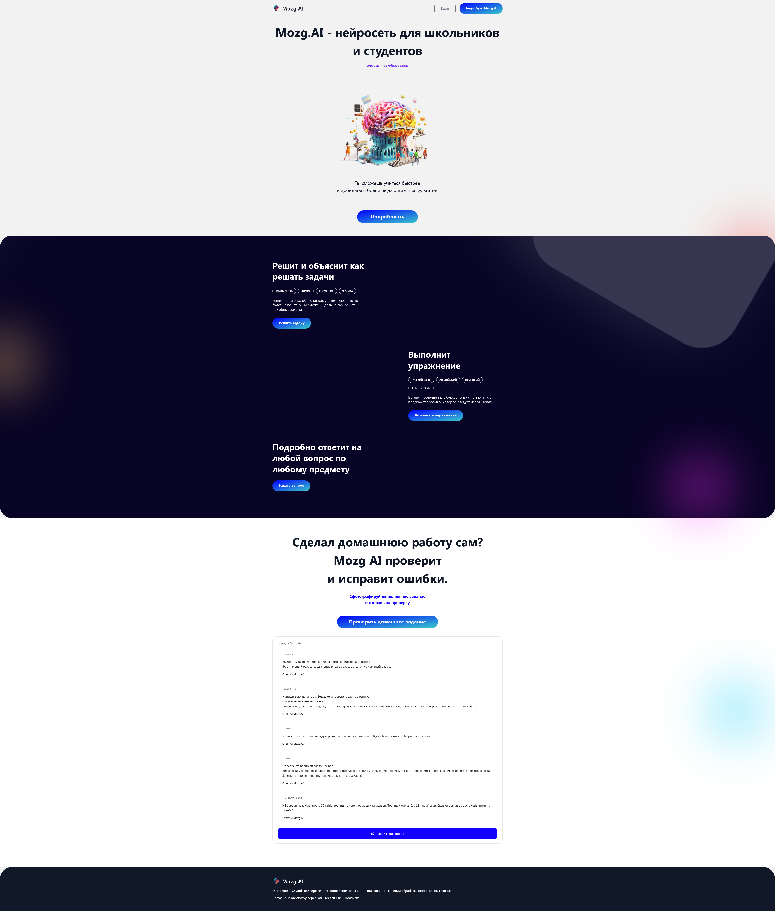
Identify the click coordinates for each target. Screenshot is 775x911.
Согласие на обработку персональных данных (306, 898)
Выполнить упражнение (436, 415)
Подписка (352, 898)
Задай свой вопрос (390, 834)
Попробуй (481, 8)
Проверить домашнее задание (387, 621)
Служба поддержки (306, 890)
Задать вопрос (291, 485)
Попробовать (387, 216)
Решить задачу (292, 322)
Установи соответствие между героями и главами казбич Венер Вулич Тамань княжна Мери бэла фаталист (357, 736)
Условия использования (343, 890)
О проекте (280, 890)
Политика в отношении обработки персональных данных (408, 890)
